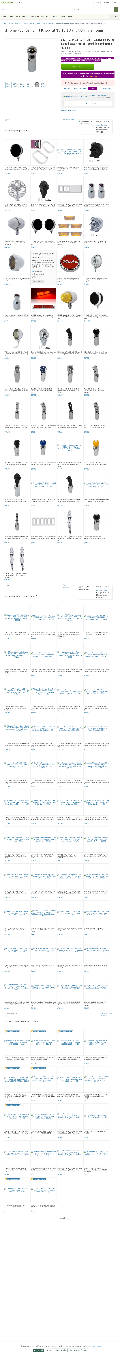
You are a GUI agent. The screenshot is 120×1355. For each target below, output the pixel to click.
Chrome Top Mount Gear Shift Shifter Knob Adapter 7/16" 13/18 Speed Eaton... (69, 464)
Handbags (45, 16)
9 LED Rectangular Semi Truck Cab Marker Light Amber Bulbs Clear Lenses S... (68, 243)
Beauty (24, 16)
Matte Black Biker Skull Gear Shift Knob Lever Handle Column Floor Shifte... (96, 168)
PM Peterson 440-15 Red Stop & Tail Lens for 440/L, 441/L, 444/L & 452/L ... (43, 1095)
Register (106, 3)
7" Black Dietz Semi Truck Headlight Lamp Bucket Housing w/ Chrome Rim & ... (16, 169)
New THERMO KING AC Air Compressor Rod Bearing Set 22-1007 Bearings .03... (96, 1170)
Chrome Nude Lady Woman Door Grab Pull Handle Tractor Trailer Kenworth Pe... (69, 538)
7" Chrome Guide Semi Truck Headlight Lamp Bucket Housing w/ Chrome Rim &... (17, 279)
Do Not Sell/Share (78, 1350)
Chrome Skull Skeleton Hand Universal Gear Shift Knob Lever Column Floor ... (43, 353)
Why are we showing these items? (68, 120)
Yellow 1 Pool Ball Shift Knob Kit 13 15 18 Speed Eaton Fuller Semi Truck (96, 464)
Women (5, 16)
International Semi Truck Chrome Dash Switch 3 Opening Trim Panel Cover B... (69, 205)
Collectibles (34, 16)
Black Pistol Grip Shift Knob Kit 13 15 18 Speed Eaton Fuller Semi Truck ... (69, 500)
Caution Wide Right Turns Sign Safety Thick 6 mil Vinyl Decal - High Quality (16, 1132)
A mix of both (38, 271)
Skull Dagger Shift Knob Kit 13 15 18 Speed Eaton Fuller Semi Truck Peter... (16, 537)
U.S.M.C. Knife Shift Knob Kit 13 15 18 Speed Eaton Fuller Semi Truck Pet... (16, 427)
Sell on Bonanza (7, 3)
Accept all (38, 1350)
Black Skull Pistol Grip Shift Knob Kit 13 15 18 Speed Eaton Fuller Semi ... (96, 500)
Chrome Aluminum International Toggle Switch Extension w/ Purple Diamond (16, 316)
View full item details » (69, 110)
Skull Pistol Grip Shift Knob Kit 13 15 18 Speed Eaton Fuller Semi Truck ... (43, 427)
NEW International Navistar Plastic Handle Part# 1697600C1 (15, 1206)
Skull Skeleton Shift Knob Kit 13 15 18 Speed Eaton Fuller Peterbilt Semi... (16, 500)
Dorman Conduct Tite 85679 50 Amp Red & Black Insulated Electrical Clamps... (95, 1096)
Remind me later (80, 89)
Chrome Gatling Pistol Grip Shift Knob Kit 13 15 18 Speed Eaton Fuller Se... (96, 427)
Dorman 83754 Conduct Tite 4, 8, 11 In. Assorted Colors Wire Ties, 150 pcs (69, 1095)
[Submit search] (116, 9)
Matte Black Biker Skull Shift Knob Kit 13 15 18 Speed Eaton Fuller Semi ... (16, 464)
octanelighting (101, 125)
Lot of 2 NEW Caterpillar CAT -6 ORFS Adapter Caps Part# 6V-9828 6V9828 (43, 1206)
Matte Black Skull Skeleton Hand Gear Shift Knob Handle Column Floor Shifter (43, 205)
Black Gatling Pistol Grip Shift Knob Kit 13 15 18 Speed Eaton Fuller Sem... (69, 353)
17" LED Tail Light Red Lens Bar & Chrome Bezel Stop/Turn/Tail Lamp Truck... (42, 316)
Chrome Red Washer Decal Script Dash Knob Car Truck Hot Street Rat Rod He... (68, 279)
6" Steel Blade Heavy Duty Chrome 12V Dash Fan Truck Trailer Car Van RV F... (15, 206)
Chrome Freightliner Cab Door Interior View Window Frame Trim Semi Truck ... (43, 169)
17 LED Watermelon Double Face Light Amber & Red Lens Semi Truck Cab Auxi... (69, 316)
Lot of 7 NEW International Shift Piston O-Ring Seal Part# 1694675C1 (16, 1058)
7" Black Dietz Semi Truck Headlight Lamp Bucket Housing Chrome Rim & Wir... (43, 243)
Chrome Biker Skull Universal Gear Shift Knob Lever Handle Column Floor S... (96, 243)
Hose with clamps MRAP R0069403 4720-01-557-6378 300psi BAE (42, 1132)
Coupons (62, 16)
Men (11, 16)
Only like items (38, 277)
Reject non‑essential (56, 1350)
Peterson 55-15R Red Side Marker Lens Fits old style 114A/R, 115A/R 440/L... (15, 1096)
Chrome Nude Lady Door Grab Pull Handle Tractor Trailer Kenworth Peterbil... (15, 575)
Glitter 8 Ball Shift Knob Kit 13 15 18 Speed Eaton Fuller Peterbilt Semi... (95, 537)
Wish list (67, 89)
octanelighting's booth (98, 95)
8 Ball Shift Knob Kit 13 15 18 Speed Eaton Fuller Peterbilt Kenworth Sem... (96, 353)
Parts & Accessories (14, 23)
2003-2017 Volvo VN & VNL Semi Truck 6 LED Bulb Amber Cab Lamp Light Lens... (68, 169)
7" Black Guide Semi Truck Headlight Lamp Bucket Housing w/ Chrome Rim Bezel (96, 316)
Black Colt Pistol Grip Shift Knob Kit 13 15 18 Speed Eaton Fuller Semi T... (69, 427)
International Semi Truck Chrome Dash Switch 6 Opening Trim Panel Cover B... (43, 537)
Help (19, 3)
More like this (105, 89)
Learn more (93, 76)
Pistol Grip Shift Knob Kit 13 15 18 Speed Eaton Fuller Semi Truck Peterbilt (94, 390)
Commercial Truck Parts (29, 23)
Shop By (114, 16)
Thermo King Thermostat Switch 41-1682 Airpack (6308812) (95, 1058)
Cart (114, 3)
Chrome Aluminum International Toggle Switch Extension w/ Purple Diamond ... (96, 205)
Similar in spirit (39, 274)
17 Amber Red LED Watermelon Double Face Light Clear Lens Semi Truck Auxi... (15, 243)
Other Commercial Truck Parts (45, 23)
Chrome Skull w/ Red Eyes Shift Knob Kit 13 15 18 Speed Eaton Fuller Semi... (16, 390)
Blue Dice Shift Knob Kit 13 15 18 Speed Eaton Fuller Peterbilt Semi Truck (41, 390)
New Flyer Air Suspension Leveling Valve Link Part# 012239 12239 (68, 1058)
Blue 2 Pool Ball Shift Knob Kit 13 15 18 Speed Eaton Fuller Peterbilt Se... (43, 464)
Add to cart (77, 67)
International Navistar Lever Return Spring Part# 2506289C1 (42, 1058)
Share (93, 89)
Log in (97, 3)
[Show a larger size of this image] (8, 85)
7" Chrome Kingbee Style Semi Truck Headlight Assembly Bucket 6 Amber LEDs (95, 279)
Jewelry (54, 16)
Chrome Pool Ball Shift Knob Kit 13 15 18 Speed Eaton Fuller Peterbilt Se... (43, 500)
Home (17, 16)
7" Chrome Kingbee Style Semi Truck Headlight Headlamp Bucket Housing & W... (16, 353)
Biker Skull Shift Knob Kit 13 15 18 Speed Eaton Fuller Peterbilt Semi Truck (68, 390)
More (70, 16)
